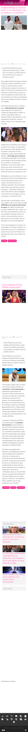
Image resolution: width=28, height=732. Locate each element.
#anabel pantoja (12, 240)
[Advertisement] (14, 46)
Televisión (4, 240)
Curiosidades (6, 487)
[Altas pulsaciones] (2, 716)
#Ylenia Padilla (20, 487)
